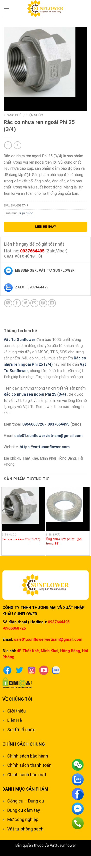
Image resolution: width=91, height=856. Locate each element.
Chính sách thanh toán (29, 765)
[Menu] (6, 8)
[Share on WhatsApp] (8, 303)
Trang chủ (13, 115)
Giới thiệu (16, 710)
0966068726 (33, 424)
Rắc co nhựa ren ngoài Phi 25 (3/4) (35, 394)
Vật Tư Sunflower (19, 339)
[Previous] (3, 520)
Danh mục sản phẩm (25, 789)
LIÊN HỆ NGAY (45, 226)
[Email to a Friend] (34, 303)
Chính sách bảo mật (26, 774)
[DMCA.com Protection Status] (17, 682)
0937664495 (32, 250)
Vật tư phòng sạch (25, 828)
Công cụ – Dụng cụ (25, 800)
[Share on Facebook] (17, 303)
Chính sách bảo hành (27, 755)
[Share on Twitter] (26, 303)
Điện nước (34, 115)
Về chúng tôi (17, 699)
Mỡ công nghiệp (22, 819)
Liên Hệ (14, 720)
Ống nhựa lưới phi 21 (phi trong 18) (64, 541)
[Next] (87, 520)
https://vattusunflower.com (45, 447)
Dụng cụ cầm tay (23, 810)
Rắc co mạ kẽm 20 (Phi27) (21, 539)
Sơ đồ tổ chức (21, 729)
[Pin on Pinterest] (43, 303)
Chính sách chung (23, 744)
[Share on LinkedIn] (52, 303)
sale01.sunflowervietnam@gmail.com (48, 435)
